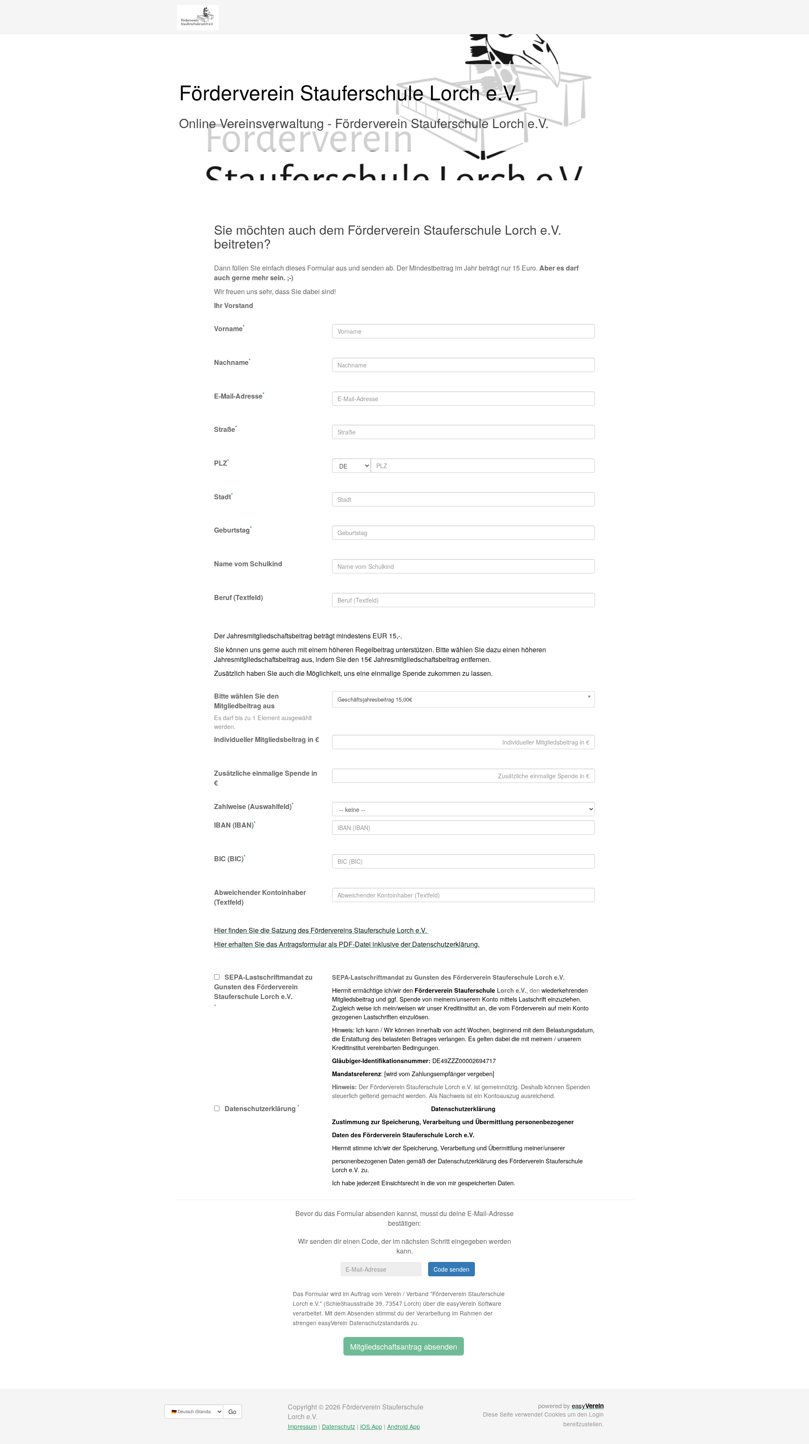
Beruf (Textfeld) (238, 597)
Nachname (232, 362)
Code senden (451, 1269)
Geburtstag (233, 530)
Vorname (229, 328)
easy (588, 1405)
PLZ (221, 463)
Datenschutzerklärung (258, 1108)
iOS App (371, 1426)
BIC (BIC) (230, 858)
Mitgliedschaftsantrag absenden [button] (403, 1346)
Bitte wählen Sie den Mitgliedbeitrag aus (246, 700)
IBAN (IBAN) (235, 825)
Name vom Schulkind (248, 563)
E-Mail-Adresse (239, 396)
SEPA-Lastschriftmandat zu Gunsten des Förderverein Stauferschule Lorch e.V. (263, 986)
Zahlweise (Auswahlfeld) (254, 806)
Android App (403, 1426)
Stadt (223, 496)
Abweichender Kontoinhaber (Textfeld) (260, 897)
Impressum (302, 1426)
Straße (225, 429)
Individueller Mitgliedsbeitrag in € (266, 739)
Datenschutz (338, 1426)
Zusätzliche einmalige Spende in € (265, 778)
